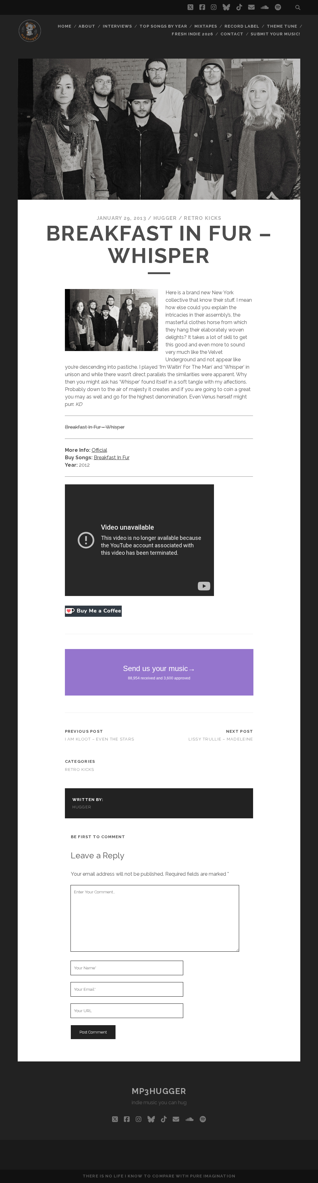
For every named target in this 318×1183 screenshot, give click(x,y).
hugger (165, 218)
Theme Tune (282, 26)
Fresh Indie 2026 (192, 34)
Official (99, 450)
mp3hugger (159, 1091)
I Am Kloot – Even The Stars (99, 739)
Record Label (242, 26)
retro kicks (202, 218)
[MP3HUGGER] (30, 40)
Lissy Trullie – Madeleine (221, 739)
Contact (231, 34)
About (87, 26)
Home (64, 26)
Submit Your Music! (275, 34)
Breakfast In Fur (111, 457)
